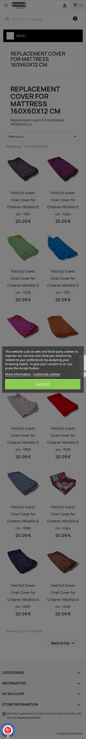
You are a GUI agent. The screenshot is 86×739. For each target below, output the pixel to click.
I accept (43, 384)
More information (18, 374)
